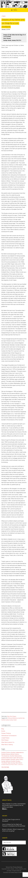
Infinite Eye (22, 872)
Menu (15, 10)
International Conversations (8, 735)
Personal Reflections (13, 718)
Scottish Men (21, 718)
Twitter (9, 854)
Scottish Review (5, 754)
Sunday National (5, 761)
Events (3, 731)
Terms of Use (9, 867)
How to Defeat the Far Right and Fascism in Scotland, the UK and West (13, 825)
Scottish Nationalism (7, 757)
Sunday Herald (12, 720)
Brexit (20, 763)
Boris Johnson (19, 764)
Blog (8, 716)
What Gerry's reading (7, 744)
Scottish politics (5, 752)
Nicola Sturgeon (5, 759)
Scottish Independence (17, 752)
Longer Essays (5, 738)
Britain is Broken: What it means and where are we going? (13, 830)
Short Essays (13, 716)
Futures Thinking (6, 733)
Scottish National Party (7, 764)
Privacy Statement (17, 867)
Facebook (9, 849)
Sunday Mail (14, 763)
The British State (5, 763)
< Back (3, 16)
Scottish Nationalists (15, 756)
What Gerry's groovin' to (7, 742)
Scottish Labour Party (17, 759)
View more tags (5, 767)
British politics (15, 754)
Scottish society (5, 720)
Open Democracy (18, 757)
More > (4, 809)
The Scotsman (5, 756)
